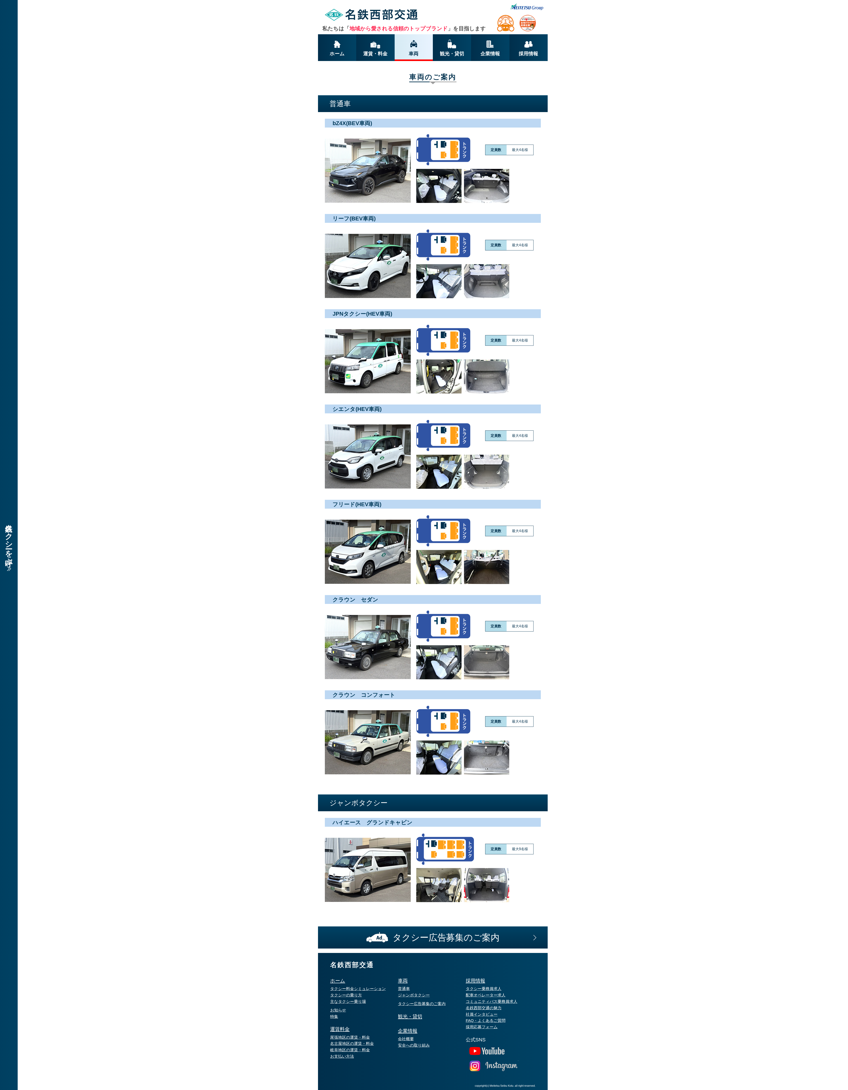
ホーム (337, 980)
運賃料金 (340, 1029)
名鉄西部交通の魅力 (484, 1008)
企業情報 (407, 1031)
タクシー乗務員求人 (484, 989)
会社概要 (406, 1039)
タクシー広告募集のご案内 (422, 1004)
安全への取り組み (414, 1045)
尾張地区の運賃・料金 (350, 1037)
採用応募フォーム (482, 1027)
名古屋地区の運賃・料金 (352, 1043)
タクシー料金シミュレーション (358, 989)
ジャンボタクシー (414, 995)
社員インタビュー (482, 1014)
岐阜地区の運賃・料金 (350, 1050)
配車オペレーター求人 (485, 995)
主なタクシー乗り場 (348, 1001)
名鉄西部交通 (352, 964)
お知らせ (338, 1010)
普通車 (404, 989)
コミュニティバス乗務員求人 (491, 1001)
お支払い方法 (342, 1056)
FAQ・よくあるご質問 (485, 1020)
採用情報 (475, 980)
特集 (334, 1016)
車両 (403, 980)
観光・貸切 (410, 1016)
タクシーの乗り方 (346, 995)
